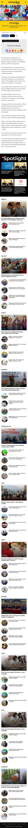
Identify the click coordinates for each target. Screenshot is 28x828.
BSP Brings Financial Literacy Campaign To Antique (17, 701)
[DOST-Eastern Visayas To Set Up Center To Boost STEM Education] (4, 509)
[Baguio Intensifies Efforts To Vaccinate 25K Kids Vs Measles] (4, 347)
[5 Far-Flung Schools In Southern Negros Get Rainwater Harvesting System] (4, 282)
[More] (16, 35)
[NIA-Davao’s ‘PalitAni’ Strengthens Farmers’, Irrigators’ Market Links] (4, 589)
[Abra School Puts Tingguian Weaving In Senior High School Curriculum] (14, 322)
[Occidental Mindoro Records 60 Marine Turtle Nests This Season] (4, 411)
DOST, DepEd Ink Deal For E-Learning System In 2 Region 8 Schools (17, 515)
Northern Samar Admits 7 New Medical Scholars (12, 502)
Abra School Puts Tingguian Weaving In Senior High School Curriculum (12, 332)
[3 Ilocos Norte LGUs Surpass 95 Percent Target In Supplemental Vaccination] (4, 646)
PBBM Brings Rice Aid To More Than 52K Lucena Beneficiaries (17, 417)
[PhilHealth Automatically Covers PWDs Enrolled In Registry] (4, 680)
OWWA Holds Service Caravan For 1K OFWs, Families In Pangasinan (13, 616)
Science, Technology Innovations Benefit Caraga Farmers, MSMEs (12, 446)
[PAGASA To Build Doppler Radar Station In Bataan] (4, 809)
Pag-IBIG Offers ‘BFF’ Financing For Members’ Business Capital (16, 360)
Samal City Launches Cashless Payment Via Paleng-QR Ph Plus (17, 572)
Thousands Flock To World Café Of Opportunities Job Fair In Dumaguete (17, 288)
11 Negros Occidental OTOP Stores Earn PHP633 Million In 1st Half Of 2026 (17, 304)
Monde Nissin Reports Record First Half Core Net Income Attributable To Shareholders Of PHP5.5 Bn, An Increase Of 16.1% (20, 190)
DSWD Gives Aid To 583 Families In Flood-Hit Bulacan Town (16, 223)
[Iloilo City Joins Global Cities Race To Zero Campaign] (14, 663)
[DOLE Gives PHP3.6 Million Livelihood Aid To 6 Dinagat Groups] (4, 476)
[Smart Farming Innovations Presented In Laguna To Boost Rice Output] (4, 396)
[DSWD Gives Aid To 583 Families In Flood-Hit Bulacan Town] (4, 226)
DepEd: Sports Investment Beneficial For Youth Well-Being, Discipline (17, 247)
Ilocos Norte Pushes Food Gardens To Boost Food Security (17, 621)
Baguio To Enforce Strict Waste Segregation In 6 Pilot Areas (16, 337)
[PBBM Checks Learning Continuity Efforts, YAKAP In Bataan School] (4, 793)
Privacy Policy (10, 824)
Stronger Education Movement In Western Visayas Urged (16, 693)
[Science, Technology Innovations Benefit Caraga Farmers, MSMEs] (14, 436)
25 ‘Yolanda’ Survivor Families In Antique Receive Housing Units (16, 685)
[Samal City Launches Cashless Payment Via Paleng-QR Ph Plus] (4, 574)
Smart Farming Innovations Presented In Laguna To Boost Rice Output (17, 394)
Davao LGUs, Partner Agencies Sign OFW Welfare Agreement (17, 564)
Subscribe (24, 824)
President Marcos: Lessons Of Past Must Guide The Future (18, 814)
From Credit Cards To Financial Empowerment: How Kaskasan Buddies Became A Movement (7, 189)
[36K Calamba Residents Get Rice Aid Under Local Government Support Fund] (14, 379)
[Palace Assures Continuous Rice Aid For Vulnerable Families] (4, 533)
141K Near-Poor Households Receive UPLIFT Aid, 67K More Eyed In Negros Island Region (17, 296)
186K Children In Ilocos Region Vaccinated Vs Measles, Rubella (16, 636)
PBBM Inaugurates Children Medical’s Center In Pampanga (17, 239)
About (15, 824)
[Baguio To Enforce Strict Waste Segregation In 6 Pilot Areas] (4, 339)
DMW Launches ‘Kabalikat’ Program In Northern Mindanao (17, 466)
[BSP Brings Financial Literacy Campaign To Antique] (4, 703)
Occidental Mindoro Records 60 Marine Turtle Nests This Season (17, 409)
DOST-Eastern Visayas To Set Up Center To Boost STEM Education (17, 507)
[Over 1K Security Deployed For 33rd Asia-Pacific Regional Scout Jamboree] (4, 801)
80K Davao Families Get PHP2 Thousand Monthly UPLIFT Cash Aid (12, 559)
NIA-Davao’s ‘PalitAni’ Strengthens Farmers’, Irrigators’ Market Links (16, 587)
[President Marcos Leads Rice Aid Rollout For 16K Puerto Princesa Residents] (4, 404)
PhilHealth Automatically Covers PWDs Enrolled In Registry (17, 677)
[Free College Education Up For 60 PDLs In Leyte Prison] (4, 525)
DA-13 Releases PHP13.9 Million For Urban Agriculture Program (16, 450)
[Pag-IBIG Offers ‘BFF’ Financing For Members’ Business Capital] (4, 362)
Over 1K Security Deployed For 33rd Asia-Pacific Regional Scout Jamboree (17, 799)
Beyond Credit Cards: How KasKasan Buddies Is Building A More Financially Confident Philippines (20, 173)
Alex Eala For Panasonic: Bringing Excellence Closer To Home (7, 172)
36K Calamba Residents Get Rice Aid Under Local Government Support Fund (13, 389)
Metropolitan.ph (6, 32)
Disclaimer (4, 824)
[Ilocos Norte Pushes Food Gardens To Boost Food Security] (4, 623)
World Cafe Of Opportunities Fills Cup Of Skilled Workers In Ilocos (17, 628)
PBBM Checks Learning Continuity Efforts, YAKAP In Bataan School (16, 791)
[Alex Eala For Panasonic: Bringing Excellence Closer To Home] (7, 166)
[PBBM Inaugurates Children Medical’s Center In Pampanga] (4, 241)
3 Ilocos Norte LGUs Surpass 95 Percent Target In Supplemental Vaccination (17, 644)
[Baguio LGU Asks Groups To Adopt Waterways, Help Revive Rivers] (4, 355)
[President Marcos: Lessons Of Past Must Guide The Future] (4, 816)
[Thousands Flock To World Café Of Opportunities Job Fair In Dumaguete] (4, 290)
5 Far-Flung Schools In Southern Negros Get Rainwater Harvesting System (17, 280)
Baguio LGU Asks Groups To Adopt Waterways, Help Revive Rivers (16, 353)
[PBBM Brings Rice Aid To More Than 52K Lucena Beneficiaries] (4, 419)
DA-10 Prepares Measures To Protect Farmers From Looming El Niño (17, 458)
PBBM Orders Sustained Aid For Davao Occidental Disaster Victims (17, 580)
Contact (19, 824)
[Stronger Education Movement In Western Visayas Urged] (4, 695)
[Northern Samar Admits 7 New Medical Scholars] (14, 492)
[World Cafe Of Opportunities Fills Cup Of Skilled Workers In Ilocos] (4, 631)
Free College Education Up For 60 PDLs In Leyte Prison (17, 523)
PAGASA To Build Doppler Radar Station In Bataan (17, 807)
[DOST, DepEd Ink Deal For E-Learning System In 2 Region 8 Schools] (4, 517)
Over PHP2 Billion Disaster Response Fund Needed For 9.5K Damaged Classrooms (13, 219)
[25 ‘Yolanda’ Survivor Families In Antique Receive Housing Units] (4, 687)
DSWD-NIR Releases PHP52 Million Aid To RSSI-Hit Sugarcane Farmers (12, 275)
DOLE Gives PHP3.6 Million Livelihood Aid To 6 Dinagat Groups (17, 474)
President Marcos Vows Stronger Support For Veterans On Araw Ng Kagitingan (13, 786)
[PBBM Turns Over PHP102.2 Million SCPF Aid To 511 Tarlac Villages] (4, 233)
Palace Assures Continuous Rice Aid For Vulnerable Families (17, 531)
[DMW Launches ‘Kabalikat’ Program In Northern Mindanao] (4, 468)
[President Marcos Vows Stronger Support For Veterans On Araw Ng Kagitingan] (14, 776)
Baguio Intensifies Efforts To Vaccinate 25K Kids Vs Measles (17, 345)
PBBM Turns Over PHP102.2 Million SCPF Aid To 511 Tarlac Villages (17, 231)
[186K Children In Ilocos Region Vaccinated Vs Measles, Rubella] (4, 638)
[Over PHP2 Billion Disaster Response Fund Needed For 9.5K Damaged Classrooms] (14, 209)
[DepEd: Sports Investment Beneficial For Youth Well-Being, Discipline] (4, 249)
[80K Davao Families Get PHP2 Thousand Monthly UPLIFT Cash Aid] (14, 549)
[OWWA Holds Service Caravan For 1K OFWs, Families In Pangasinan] (14, 606)
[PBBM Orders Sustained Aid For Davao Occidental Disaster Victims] (4, 582)
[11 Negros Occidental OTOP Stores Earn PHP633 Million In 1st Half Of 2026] (4, 306)
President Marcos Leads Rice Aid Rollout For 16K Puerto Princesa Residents (16, 402)
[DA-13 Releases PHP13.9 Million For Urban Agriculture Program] (4, 453)
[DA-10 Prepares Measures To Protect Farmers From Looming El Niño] (4, 460)
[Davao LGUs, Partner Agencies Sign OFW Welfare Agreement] (4, 566)
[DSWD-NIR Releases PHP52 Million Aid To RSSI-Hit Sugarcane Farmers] (14, 266)
